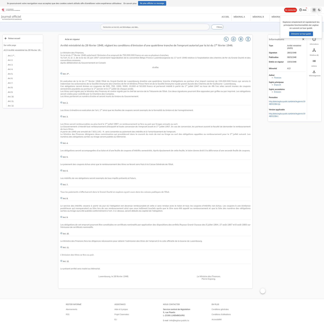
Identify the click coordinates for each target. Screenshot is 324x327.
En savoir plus (130, 3)
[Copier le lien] (281, 97)
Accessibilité (217, 319)
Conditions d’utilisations (221, 314)
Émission (277, 92)
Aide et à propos (121, 309)
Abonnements (71, 309)
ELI (115, 319)
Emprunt (277, 85)
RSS (67, 314)
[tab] (314, 41)
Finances (277, 78)
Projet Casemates (121, 314)
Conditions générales (220, 309)
